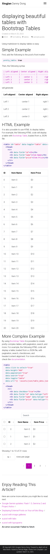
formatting (16, 37)
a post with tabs (9, 518)
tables (26, 37)
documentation (18, 359)
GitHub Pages (23, 549)
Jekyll (40, 547)
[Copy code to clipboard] (46, 60)
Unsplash (40, 549)
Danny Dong (14, 3)
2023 (5, 37)
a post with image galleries (14, 514)
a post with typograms (12, 522)
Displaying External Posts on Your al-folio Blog (22, 510)
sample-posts (38, 37)
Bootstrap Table (20, 135)
